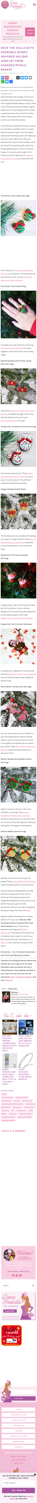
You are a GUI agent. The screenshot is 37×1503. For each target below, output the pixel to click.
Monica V (14, 992)
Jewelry (4, 1094)
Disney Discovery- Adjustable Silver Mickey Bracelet (25, 1074)
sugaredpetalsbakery (8, 1120)
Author (4, 989)
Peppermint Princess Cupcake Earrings (17, 618)
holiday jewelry (21, 1110)
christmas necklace (22, 1097)
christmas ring (6, 1101)
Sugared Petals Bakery (24, 1117)
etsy (12, 1110)
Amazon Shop (19, 1425)
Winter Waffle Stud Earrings (23, 881)
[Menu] (34, 4)
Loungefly (18, 1447)
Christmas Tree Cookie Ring (12, 348)
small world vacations (26, 1114)
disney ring (5, 1110)
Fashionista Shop (18, 1415)
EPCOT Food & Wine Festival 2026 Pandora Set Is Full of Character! (25, 1041)
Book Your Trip (18, 1420)
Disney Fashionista (22, 994)
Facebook (19, 977)
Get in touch (18, 1460)
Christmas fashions (9, 421)
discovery (17, 1101)
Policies (18, 1463)
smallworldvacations (8, 1117)
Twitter (12, 977)
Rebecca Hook (19, 1442)
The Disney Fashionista (13, 5)
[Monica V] (6, 1001)
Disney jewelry (17, 1107)
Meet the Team (18, 1456)
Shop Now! (30, 32)
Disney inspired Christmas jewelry (12, 1104)
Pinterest (8, 980)
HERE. (28, 910)
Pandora (19, 1431)
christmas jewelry (7, 1097)
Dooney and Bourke (18, 1436)
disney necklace (30, 1107)
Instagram (28, 977)
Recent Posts (12, 989)
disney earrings (27, 1101)
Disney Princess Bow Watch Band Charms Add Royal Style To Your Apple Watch (9, 1076)
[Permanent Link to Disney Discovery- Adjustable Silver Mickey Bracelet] (25, 1067)
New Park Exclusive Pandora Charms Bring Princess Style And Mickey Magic (9, 1043)
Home (19, 1409)
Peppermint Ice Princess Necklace (22, 674)
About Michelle (13, 1271)
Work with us (25, 1271)
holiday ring (12, 1114)
